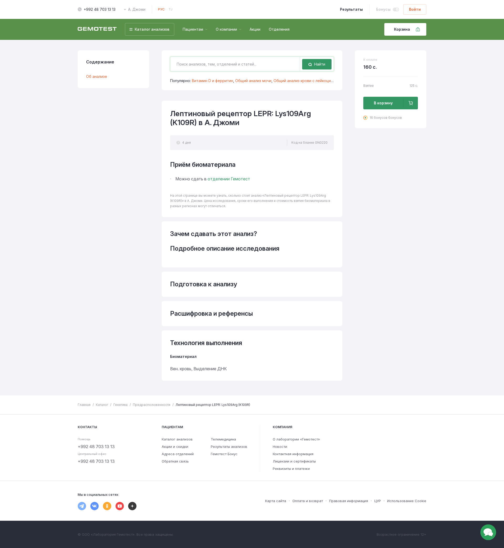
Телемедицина (223, 439)
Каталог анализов (177, 439)
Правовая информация (348, 501)
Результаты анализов (229, 446)
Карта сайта (275, 501)
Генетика (120, 405)
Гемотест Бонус (224, 454)
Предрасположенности (151, 405)
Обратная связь (175, 461)
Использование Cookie (406, 501)
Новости (280, 446)
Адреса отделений (178, 454)
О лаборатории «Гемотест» (296, 439)
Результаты (351, 9)
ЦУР (377, 501)
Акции (255, 29)
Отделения (279, 29)
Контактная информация (293, 454)
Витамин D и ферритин (212, 80)
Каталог (102, 405)
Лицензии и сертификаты (294, 461)
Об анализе (96, 76)
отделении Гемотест (229, 178)
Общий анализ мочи (253, 80)
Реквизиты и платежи (291, 468)
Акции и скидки (175, 446)
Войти (415, 9)
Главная (84, 405)
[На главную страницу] (97, 29)
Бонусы (383, 9)
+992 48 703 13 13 (100, 9)
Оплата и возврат (307, 501)
